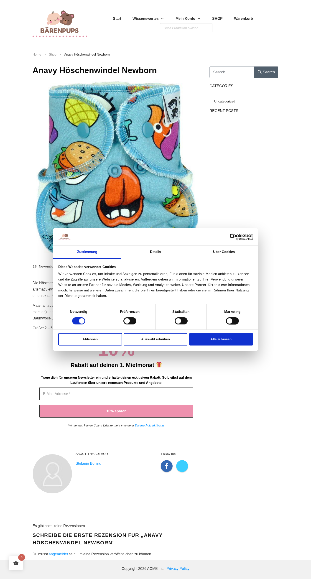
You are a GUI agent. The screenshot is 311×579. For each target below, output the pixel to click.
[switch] (129, 320)
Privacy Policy (177, 569)
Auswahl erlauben (155, 339)
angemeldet (58, 554)
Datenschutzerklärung (149, 425)
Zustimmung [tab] (87, 252)
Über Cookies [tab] (224, 252)
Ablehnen (90, 339)
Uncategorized (224, 101)
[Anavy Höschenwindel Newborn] (116, 168)
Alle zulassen (221, 339)
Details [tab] (155, 252)
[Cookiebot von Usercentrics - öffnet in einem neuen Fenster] (233, 236)
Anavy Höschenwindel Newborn (95, 70)
